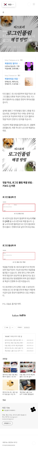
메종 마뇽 (6, 407)
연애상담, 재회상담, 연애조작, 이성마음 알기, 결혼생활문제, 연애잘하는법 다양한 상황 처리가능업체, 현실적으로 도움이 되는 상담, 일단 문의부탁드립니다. (12, 82)
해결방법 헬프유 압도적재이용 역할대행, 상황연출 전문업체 (12, 63)
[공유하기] (10, 327)
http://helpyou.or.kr (12, 60)
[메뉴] (33, 4)
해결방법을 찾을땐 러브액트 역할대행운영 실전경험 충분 (12, 78)
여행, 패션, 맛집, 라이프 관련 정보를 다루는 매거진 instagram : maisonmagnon (14, 417)
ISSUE (7, 336)
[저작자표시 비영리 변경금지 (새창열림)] (27, 327)
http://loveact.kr (11, 75)
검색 (29, 4)
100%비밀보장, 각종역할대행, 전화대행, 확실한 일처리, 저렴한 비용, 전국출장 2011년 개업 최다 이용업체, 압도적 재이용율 (12, 67)
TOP (33, 443)
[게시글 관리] (12, 327)
